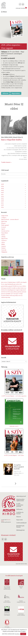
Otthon (3, 242)
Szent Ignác (15, 293)
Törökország (12, 295)
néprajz (11, 291)
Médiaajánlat (20, 530)
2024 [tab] (2, 188)
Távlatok (3, 248)
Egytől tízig (4, 221)
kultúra (3, 290)
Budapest (14, 282)
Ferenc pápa (4, 284)
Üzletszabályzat (21, 523)
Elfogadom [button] (23, 633)
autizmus (5, 282)
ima (21, 286)
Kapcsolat (19, 520)
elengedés (25, 282)
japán (5, 288)
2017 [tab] (2, 203)
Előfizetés (19, 509)
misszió (24, 290)
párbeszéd (24, 291)
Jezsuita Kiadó (3, 5)
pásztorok (3, 293)
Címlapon (3, 217)
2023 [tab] (2, 190)
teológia (20, 293)
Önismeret (3, 240)
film (13, 284)
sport (12, 293)
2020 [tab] (2, 196)
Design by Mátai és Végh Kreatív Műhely (21, 563)
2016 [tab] (2, 205)
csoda (21, 282)
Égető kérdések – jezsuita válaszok (10, 219)
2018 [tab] (2, 201)
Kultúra (3, 234)
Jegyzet (3, 229)
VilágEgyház (4, 252)
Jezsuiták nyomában (15, 288)
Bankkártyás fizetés (20, 526)
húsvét (18, 286)
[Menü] (2, 11)
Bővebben (17, 634)
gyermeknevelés (18, 284)
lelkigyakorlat (12, 290)
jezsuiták (8, 288)
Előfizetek (5, 93)
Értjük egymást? (5, 225)
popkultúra (19, 291)
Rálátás (3, 244)
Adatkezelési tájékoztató (20, 500)
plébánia (15, 291)
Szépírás (3, 246)
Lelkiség (3, 236)
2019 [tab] (2, 199)
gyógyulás (10, 286)
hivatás (15, 286)
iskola (2, 288)
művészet (3, 291)
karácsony (23, 288)
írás (21, 295)
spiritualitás (7, 293)
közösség (7, 290)
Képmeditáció (4, 233)
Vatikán (16, 295)
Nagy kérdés (4, 238)
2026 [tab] (2, 184)
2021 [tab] (2, 194)
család (18, 282)
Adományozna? (21, 496)
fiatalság (10, 284)
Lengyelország (18, 290)
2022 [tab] (2, 192)
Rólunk (18, 517)
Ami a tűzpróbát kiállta (11, 140)
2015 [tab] (2, 207)
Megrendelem (16, 93)
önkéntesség (4, 297)
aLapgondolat (4, 215)
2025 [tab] (2, 186)
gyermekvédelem (4, 286)
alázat (2, 282)
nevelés (8, 291)
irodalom (24, 286)
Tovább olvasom (6, 162)
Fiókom (18, 8)
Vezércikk (3, 250)
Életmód (3, 223)
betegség (10, 282)
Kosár (23, 8)
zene (19, 295)
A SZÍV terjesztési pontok (19, 505)
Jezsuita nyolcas (5, 231)
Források (3, 227)
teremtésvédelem (5, 295)
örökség (8, 297)
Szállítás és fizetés (19, 513)
